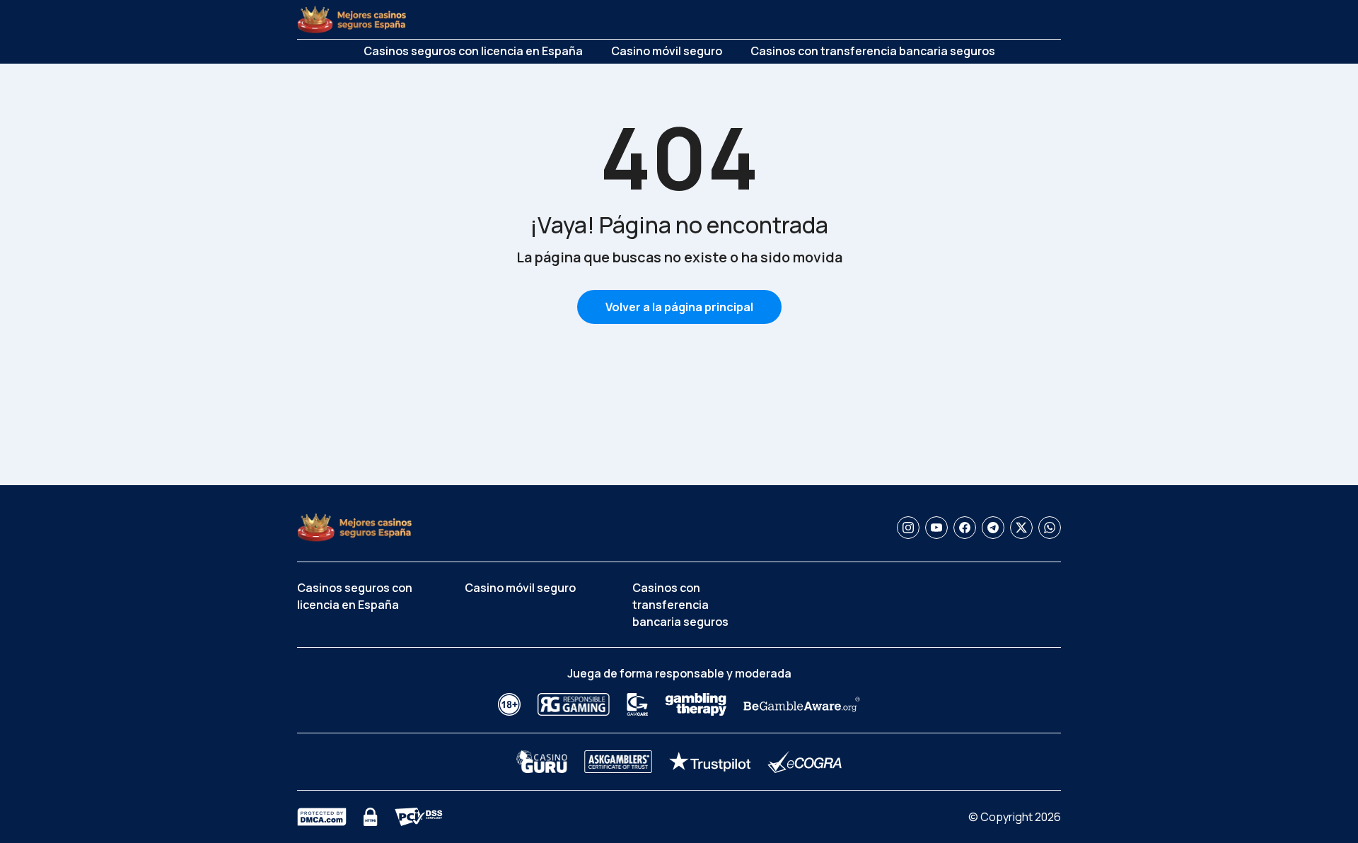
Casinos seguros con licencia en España (473, 51)
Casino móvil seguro (666, 51)
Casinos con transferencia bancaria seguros (872, 51)
